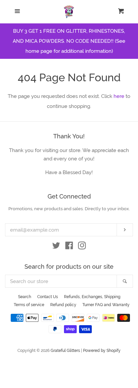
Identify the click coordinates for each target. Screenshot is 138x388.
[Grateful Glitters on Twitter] (56, 247)
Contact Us (47, 296)
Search (24, 296)
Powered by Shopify (102, 350)
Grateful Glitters (65, 350)
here (119, 96)
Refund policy (63, 304)
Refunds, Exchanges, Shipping (92, 296)
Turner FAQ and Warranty (106, 304)
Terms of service (29, 304)
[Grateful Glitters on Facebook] (69, 247)
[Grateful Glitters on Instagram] (82, 247)
